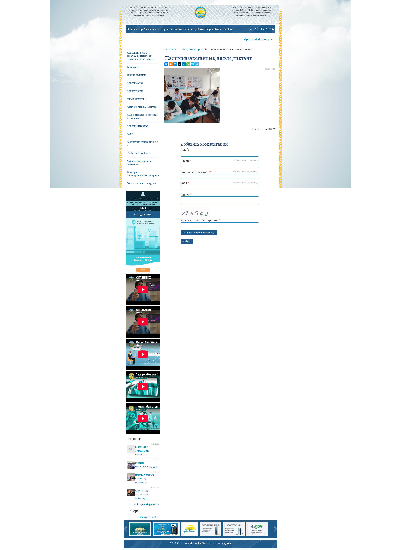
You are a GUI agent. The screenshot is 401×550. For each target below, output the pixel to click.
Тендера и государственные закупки (143, 173)
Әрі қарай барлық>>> (259, 39)
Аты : (185, 149)
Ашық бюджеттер (155, 29)
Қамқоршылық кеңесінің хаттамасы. (142, 116)
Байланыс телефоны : (220, 172)
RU (258, 29)
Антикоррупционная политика (139, 162)
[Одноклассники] (171, 64)
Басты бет (171, 49)
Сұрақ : (186, 194)
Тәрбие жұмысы (137, 74)
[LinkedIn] (184, 64)
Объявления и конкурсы (141, 183)
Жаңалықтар (135, 29)
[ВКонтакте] (166, 64)
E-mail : (220, 161)
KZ (254, 29)
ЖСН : (220, 183)
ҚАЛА (130, 133)
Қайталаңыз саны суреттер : (201, 220)
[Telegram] (197, 64)
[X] (179, 64)
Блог (230, 29)
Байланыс (220, 29)
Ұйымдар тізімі (142, 214)
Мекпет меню (135, 90)
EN (262, 29)
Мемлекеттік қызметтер (181, 29)
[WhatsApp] (188, 64)
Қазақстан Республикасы (142, 141)
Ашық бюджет (136, 98)
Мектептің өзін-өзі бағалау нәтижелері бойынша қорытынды (140, 55)
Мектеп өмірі (135, 82)
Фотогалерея (205, 29)
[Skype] (193, 64)
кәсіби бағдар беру (138, 152)
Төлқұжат (133, 66)
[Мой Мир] (175, 64)
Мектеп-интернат (138, 125)
